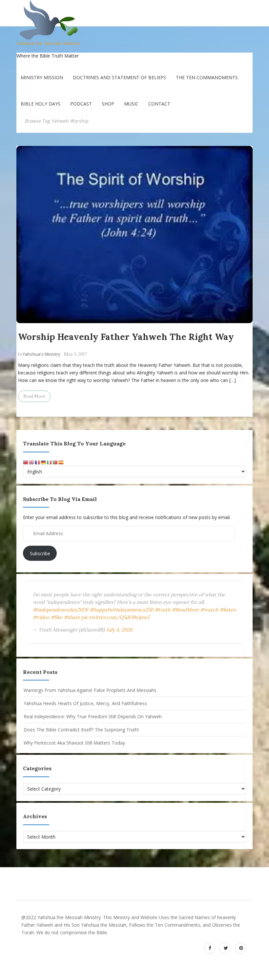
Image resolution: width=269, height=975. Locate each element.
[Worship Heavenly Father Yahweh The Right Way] (134, 234)
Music (131, 104)
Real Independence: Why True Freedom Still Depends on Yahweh (93, 716)
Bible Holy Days (40, 104)
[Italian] (49, 462)
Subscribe (40, 553)
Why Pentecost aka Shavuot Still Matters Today (74, 743)
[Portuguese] (55, 462)
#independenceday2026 (60, 609)
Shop (108, 104)
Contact (159, 104)
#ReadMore (185, 609)
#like (56, 617)
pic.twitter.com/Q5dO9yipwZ (115, 617)
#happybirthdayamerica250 (121, 609)
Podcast (81, 104)
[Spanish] (61, 462)
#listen (227, 609)
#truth (162, 609)
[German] (44, 462)
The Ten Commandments (207, 77)
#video (41, 617)
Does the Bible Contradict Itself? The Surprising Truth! (81, 729)
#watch (209, 609)
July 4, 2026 (119, 630)
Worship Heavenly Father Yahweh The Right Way (126, 336)
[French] (38, 462)
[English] (32, 462)
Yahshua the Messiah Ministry (48, 43)
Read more (34, 396)
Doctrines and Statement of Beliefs (119, 77)
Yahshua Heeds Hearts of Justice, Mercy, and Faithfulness (85, 703)
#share (72, 617)
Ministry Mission (42, 77)
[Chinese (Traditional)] (26, 462)
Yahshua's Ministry (41, 354)
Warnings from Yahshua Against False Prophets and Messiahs (90, 690)
